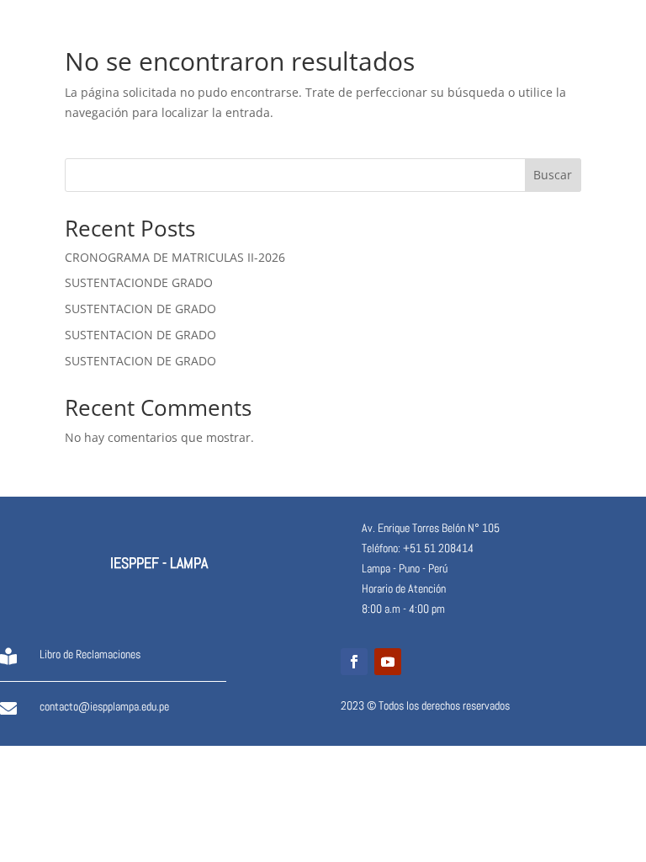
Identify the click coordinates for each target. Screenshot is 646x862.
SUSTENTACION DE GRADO (140, 309)
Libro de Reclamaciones (90, 654)
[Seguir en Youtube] (387, 661)
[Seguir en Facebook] (354, 661)
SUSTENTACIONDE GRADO (139, 282)
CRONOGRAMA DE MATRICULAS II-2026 (175, 257)
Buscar (552, 175)
